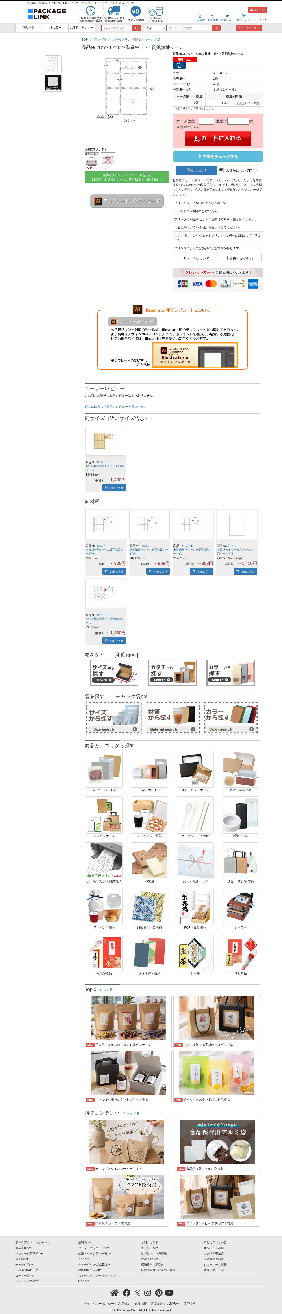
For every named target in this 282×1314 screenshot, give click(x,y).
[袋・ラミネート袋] (104, 768)
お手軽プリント (80, 27)
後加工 (54, 27)
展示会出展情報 (214, 1259)
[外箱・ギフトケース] (195, 768)
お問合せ (173, 1303)
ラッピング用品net (27, 1281)
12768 (100, 615)
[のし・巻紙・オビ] (195, 860)
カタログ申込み (214, 1253)
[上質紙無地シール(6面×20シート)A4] (149, 524)
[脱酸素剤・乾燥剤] (149, 906)
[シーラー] (240, 906)
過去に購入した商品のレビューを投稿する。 (116, 406)
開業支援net (23, 1248)
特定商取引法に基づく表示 (158, 1270)
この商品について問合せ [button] (241, 170)
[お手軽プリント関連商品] (104, 860)
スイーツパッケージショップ (96, 1275)
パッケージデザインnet (30, 1253)
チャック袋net (24, 1264)
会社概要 (140, 1303)
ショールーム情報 (215, 1264)
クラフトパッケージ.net (93, 1248)
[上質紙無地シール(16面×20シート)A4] (105, 524)
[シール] (195, 952)
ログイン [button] (258, 9)
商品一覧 (28, 27)
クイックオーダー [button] (248, 28)
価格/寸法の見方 (241, 258)
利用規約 (124, 1303)
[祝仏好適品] (104, 952)
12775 (100, 462)
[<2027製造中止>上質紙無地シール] (105, 593)
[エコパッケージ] (104, 814)
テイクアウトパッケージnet (33, 1242)
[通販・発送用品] (240, 768)
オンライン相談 (214, 1248)
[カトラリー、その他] (195, 814)
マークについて (197, 258)
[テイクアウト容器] (149, 814)
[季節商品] (240, 952)
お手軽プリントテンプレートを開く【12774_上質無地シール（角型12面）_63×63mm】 (126, 177)
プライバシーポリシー (98, 1303)
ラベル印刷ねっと (26, 1270)
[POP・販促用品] (195, 906)
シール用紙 (152, 39)
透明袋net (84, 1242)
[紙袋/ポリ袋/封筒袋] (240, 860)
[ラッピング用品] (104, 906)
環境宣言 (157, 1303)
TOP (85, 39)
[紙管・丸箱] (240, 814)
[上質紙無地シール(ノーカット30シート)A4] (237, 524)
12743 (232, 546)
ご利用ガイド (149, 1242)
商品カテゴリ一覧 (215, 1242)
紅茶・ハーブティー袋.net (95, 1253)
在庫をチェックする (220, 156)
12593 (100, 546)
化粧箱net (21, 1259)
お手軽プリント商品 (126, 39)
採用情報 (189, 1303)
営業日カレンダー (215, 1270)
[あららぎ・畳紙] (149, 952)
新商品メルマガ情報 (154, 1253)
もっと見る (107, 990)
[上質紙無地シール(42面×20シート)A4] (193, 524)
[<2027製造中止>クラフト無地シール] (105, 441)
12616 (144, 546)
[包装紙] (149, 860)
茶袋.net (83, 1259)
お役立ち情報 (149, 1259)
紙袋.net (83, 1281)
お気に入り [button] (198, 170)
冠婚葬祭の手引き (152, 1264)
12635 (188, 546)
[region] (172, 39)
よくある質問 (149, 1248)
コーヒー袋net (24, 1275)
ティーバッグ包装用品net (94, 1264)
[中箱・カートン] (149, 768)
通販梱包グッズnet (90, 1270)
